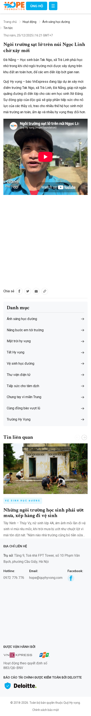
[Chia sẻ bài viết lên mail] (36, 291)
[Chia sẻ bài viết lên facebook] (19, 291)
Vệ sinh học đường (22, 500)
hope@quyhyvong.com (45, 578)
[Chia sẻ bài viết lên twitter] (27, 291)
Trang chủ (10, 21)
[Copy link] (44, 291)
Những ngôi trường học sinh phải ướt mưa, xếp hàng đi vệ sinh (43, 513)
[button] (84, 437)
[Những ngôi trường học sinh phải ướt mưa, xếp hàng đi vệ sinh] (45, 468)
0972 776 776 (13, 578)
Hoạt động (29, 21)
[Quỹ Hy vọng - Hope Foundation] (14, 6)
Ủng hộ (36, 6)
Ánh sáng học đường (56, 21)
